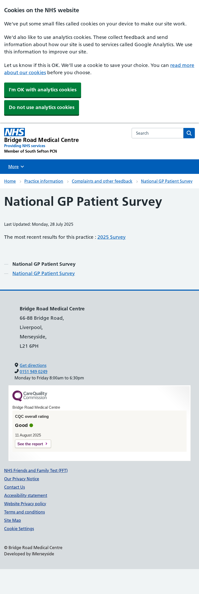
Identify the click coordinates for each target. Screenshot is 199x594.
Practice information (43, 181)
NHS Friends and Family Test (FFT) (36, 470)
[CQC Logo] (29, 400)
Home (10, 181)
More (15, 166)
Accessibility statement (25, 495)
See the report (30, 444)
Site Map (12, 520)
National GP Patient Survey (167, 181)
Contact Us (14, 487)
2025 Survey (111, 237)
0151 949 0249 (33, 371)
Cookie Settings (19, 528)
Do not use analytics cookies (41, 107)
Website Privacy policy (25, 503)
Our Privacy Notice (21, 478)
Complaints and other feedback (102, 181)
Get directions (33, 365)
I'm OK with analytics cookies (42, 90)
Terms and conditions (24, 512)
